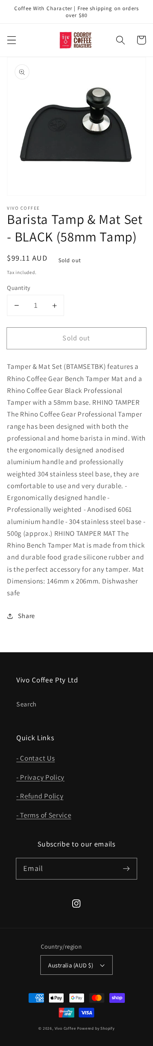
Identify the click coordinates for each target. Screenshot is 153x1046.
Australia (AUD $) (70, 965)
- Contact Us (35, 758)
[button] (11, 40)
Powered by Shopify (96, 1028)
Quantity (19, 288)
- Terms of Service (43, 815)
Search (26, 704)
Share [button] (26, 616)
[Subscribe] (126, 868)
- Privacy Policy (40, 777)
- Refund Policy (39, 795)
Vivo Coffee (65, 1028)
